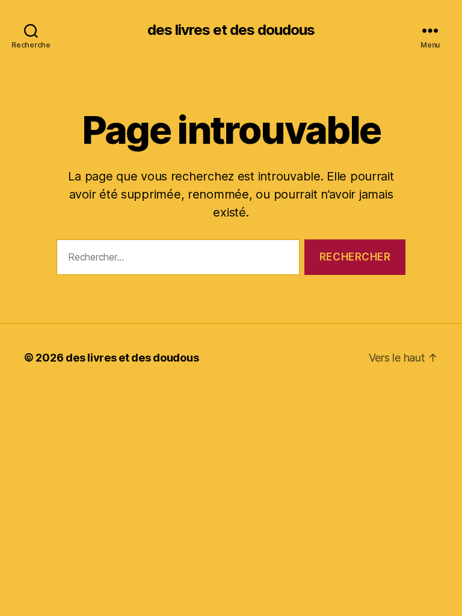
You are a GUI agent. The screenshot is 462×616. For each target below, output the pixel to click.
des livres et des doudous (231, 30)
